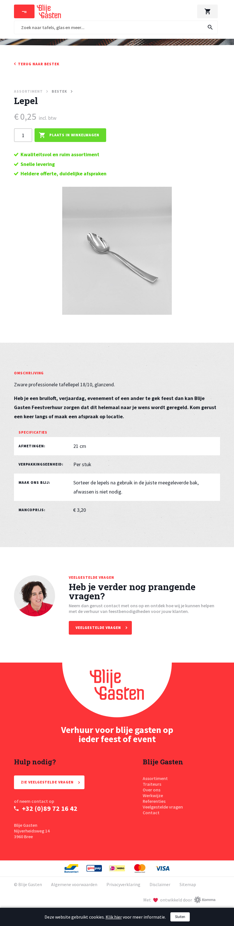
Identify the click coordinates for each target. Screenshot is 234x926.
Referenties (154, 801)
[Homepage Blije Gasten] (117, 690)
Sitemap (187, 884)
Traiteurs (152, 784)
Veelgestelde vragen (163, 807)
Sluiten (180, 916)
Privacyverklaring (123, 884)
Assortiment (155, 778)
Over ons (151, 790)
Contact (151, 812)
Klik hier (114, 917)
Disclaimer (160, 884)
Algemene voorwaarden (74, 884)
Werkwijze (153, 795)
